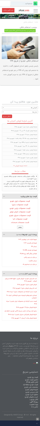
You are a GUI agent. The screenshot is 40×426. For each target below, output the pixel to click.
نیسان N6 (34, 246)
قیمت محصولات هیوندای (20, 222)
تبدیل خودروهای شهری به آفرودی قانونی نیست (21, 181)
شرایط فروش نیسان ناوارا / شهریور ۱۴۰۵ (25, 150)
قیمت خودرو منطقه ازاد (30, 384)
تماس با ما (34, 406)
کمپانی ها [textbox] (34, 107)
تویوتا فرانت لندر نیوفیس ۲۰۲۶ (27, 239)
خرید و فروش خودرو (31, 397)
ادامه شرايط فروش (21, 165)
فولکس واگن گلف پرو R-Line (28, 253)
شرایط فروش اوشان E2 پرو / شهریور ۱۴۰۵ (25, 161)
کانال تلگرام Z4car (32, 382)
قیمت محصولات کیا (20, 218)
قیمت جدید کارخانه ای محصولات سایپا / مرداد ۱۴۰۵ (22, 292)
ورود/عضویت (33, 404)
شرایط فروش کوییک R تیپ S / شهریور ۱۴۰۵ (24, 131)
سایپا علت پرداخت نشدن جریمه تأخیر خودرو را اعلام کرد (20, 311)
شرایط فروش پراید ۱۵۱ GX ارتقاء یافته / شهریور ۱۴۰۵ (22, 138)
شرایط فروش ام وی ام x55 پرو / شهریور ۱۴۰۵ (24, 142)
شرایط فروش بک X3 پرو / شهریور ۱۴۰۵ (25, 146)
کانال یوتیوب (33, 399)
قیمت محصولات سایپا (20, 204)
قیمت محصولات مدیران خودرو (20, 215)
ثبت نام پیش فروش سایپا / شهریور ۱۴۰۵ (25, 288)
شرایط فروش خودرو (31, 389)
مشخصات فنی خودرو (31, 387)
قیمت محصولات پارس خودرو (20, 208)
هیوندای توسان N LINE (30, 250)
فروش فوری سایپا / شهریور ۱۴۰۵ (27, 157)
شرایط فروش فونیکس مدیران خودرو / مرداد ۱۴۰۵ (22, 314)
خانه (36, 22)
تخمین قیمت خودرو (31, 379)
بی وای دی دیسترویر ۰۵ (30, 264)
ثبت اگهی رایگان (8, 10)
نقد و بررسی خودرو (32, 392)
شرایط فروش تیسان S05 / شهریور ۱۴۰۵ (25, 154)
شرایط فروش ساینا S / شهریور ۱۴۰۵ (27, 134)
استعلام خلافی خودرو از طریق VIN (24, 61)
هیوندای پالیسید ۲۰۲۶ (30, 243)
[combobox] (20, 107)
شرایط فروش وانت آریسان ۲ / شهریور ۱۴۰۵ (24, 318)
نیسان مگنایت (33, 261)
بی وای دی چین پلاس (30, 257)
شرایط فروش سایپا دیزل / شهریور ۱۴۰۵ (26, 127)
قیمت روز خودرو (33, 377)
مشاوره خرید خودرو (31, 394)
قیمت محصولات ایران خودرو (20, 201)
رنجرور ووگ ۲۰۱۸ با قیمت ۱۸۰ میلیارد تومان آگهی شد (19, 184)
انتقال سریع (7, 116)
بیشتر (20, 227)
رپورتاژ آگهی (34, 401)
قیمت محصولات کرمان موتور (20, 211)
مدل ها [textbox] (34, 112)
